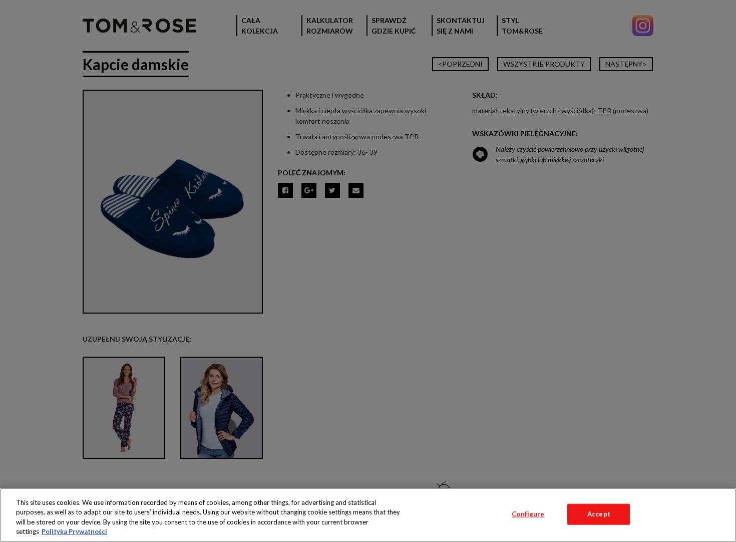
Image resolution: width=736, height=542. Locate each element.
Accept (598, 514)
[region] (368, 515)
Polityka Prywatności (74, 531)
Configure (528, 514)
